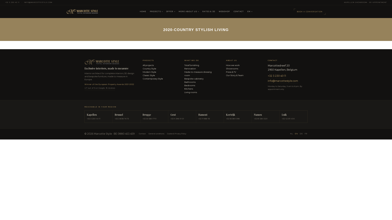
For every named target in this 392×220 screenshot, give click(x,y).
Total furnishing (191, 65)
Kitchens (188, 89)
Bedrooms (189, 85)
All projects (148, 65)
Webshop (224, 11)
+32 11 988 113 (204, 118)
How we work (233, 65)
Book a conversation (309, 12)
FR (306, 134)
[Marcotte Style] (101, 11)
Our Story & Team (234, 75)
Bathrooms (190, 82)
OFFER (169, 11)
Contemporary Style (153, 78)
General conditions (156, 134)
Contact (239, 11)
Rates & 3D (208, 11)
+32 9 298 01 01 (177, 118)
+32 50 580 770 (149, 118)
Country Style (149, 68)
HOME (143, 11)
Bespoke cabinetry (194, 78)
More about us (188, 11)
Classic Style (149, 75)
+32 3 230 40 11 (12, 2)
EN (249, 11)
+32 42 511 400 (288, 118)
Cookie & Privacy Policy (176, 134)
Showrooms (232, 68)
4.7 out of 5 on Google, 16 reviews (100, 88)
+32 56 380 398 (233, 118)
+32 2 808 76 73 (122, 118)
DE (301, 134)
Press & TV (231, 72)
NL (291, 134)
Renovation (190, 68)
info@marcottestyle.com (38, 2)
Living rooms (190, 92)
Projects (155, 11)
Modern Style (149, 72)
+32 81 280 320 (261, 118)
